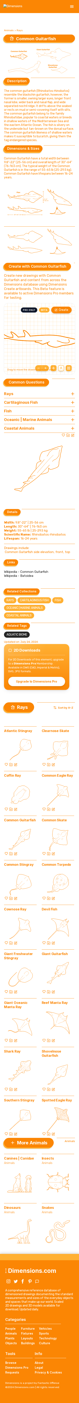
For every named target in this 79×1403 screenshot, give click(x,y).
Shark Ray (12, 1051)
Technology (48, 1338)
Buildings (28, 1343)
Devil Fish (49, 909)
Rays (20, 30)
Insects (48, 1158)
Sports (44, 1333)
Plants (10, 1338)
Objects (11, 1343)
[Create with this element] (72, 435)
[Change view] (69, 368)
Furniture (28, 1328)
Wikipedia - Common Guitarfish (26, 572)
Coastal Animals (19, 615)
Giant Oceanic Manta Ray (16, 1005)
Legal (39, 1367)
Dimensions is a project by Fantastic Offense (32, 1383)
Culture (44, 1343)
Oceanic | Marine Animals (25, 608)
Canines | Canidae (19, 1158)
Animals (9, 30)
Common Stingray (19, 864)
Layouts (27, 1338)
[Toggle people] (61, 368)
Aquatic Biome (17, 634)
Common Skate (54, 820)
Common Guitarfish (20, 820)
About (39, 1362)
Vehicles (45, 1328)
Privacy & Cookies (48, 1372)
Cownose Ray (15, 909)
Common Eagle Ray (57, 775)
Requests (12, 1372)
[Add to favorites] (63, 435)
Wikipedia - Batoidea (18, 576)
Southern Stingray (19, 1100)
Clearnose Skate (55, 731)
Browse (10, 1362)
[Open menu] (72, 6)
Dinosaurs (12, 1207)
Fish (58, 600)
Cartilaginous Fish (34, 600)
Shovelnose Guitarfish (51, 1053)
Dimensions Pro (16, 1367)
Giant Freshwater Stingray (18, 956)
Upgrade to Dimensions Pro (36, 681)
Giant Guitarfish (55, 954)
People (10, 1328)
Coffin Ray (12, 775)
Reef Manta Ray (55, 1003)
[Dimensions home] (12, 6)
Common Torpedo (56, 864)
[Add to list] (68, 435)
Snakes (48, 1207)
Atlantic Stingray (18, 731)
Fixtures (27, 1333)
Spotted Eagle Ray (57, 1100)
